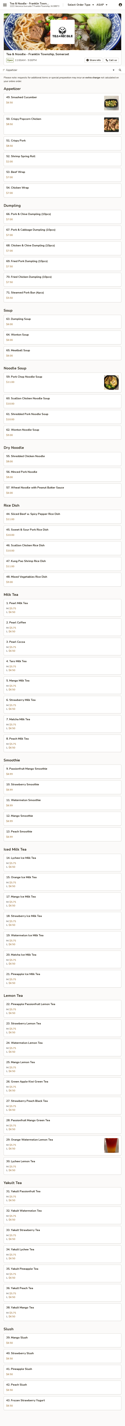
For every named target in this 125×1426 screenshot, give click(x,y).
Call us (112, 60)
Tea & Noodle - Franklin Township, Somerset (29, 3)
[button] (62, 103)
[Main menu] (5, 5)
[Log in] (120, 4)
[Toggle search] (120, 70)
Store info (95, 60)
